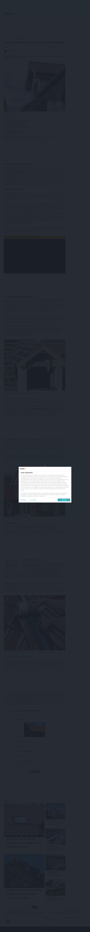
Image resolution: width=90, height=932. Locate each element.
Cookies (28, 496)
